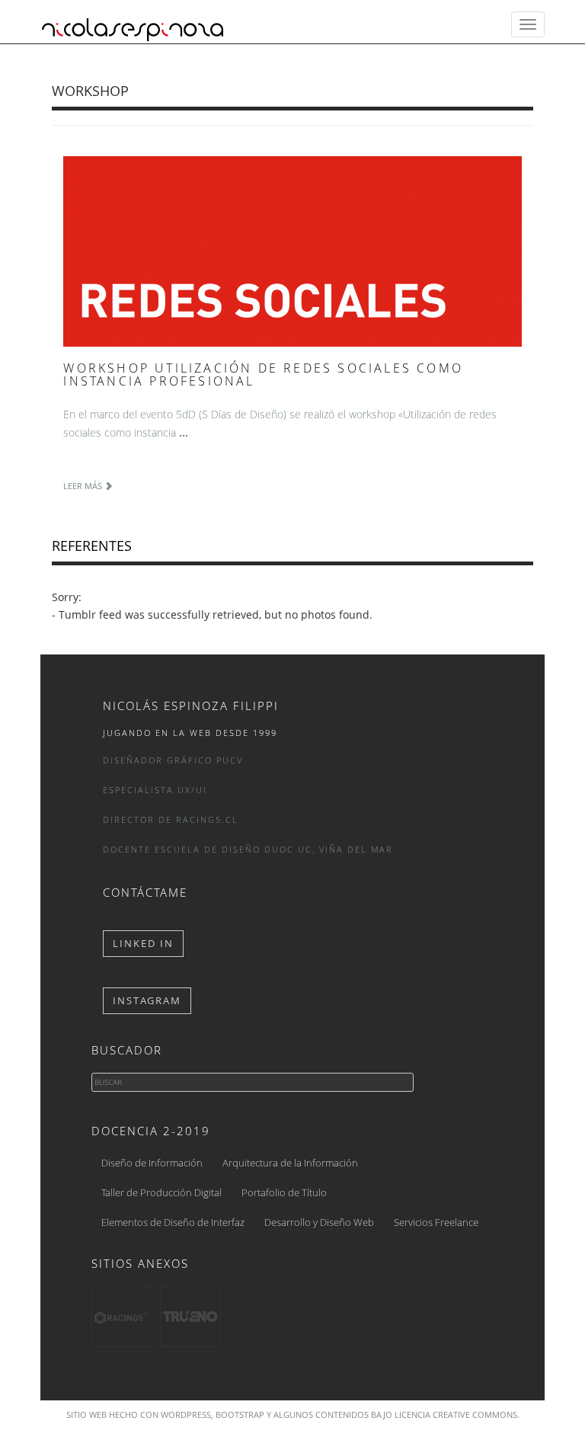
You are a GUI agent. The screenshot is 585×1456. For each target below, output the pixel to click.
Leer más (83, 485)
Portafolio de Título (284, 1192)
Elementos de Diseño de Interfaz (173, 1222)
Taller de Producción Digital (161, 1192)
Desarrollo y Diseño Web (319, 1222)
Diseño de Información (152, 1163)
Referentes (92, 545)
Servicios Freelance (436, 1222)
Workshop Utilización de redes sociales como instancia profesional (263, 375)
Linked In (143, 943)
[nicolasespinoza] (132, 24)
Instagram (147, 1000)
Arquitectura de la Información (290, 1163)
